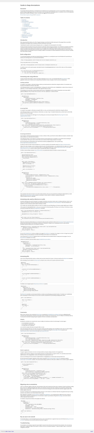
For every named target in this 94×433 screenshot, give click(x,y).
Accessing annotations (28, 26)
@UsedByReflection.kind (69, 221)
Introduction (24, 19)
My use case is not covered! (27, 36)
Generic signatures (27, 33)
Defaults (25, 31)
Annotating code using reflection (27, 22)
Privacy (9, 431)
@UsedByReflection (50, 202)
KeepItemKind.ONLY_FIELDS (25, 116)
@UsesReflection (65, 78)
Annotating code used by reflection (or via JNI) (30, 27)
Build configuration (25, 21)
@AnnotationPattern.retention (30, 195)
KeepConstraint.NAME (38, 150)
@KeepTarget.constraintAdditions (26, 359)
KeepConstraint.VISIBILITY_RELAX (63, 147)
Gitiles (6, 431)
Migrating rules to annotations (27, 34)
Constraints (24, 30)
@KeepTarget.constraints (56, 329)
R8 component (37, 14)
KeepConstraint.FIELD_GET (25, 148)
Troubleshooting (25, 37)
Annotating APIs (25, 29)
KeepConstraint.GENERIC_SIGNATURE (53, 358)
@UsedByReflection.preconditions (44, 239)
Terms (12, 431)
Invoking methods (27, 23)
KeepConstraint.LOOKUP (26, 147)
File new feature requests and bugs (26, 14)
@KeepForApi (66, 258)
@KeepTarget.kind (61, 114)
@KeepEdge (60, 395)
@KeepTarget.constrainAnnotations (64, 144)
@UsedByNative (58, 202)
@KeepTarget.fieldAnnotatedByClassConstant (28, 142)
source (92, 431)
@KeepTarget (24, 114)
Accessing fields (26, 25)
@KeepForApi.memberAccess (39, 283)
